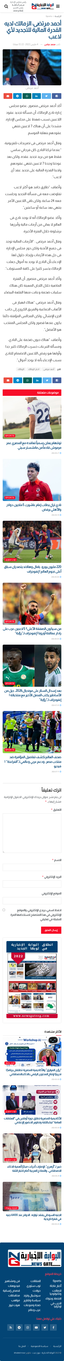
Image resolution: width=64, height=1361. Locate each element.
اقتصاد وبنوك (11, 1208)
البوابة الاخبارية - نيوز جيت (43, 1353)
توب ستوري (11, 559)
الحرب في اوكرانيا (56, 1305)
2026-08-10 (55, 515)
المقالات (36, 1280)
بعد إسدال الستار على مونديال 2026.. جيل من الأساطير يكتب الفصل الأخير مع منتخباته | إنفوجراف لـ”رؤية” (32, 695)
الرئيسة (58, 16)
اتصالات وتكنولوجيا (55, 1292)
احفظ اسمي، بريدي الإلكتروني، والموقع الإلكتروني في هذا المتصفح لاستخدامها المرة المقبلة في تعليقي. (35, 915)
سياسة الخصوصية (39, 1346)
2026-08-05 (55, 639)
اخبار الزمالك (33, 369)
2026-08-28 (55, 1224)
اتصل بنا (22, 1346)
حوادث (37, 1290)
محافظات (14, 1295)
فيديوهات (14, 1285)
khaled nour (19, 1353)
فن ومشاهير (12, 1280)
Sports (49, 16)
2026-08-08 (55, 577)
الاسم (56, 860)
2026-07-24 (55, 705)
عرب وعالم (34, 1309)
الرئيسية (57, 1346)
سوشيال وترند (32, 1295)
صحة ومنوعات (32, 1305)
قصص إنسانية (11, 1290)
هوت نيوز (14, 1305)
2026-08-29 (55, 1176)
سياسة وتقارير (32, 1300)
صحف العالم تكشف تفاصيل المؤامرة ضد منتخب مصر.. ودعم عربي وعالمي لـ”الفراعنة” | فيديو (33, 761)
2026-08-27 (55, 453)
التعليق (56, 809)
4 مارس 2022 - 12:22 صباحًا (25, 44)
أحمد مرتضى (48, 369)
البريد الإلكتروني (51, 876)
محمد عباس (49, 44)
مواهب (15, 1300)
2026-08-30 (55, 1079)
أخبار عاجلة (10, 1063)
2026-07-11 (55, 772)
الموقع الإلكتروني (51, 893)
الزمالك (21, 369)
